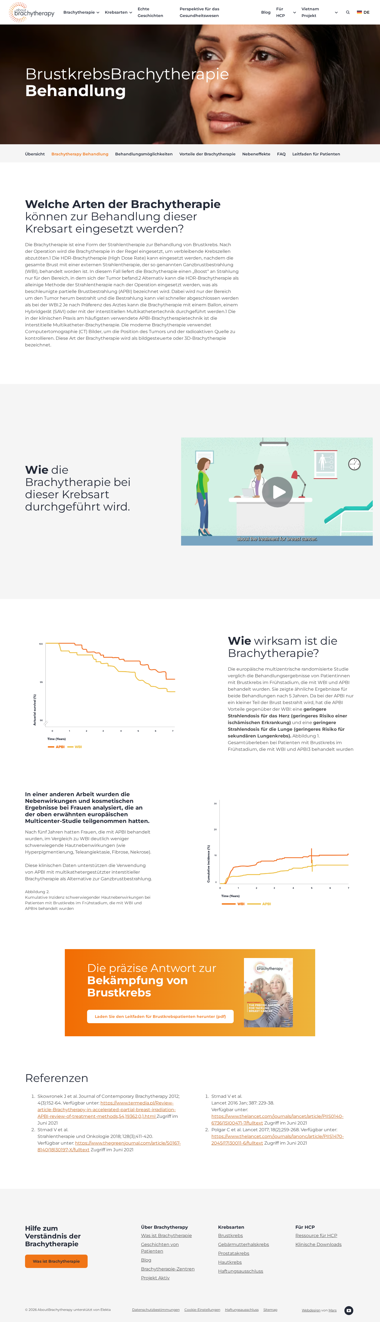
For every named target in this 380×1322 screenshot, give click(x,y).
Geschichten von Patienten (160, 1248)
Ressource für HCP (316, 1235)
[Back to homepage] (32, 12)
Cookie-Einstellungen (202, 1310)
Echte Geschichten (150, 12)
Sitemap (270, 1310)
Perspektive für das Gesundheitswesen (199, 12)
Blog (266, 12)
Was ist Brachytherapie (166, 1235)
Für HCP (280, 12)
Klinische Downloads (318, 1244)
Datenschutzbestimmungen (156, 1310)
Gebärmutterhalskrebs (243, 1244)
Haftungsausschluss (240, 1271)
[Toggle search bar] (347, 12)
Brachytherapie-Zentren (168, 1269)
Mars (333, 1310)
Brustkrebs (230, 1235)
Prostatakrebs (233, 1253)
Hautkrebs (230, 1262)
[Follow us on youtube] (348, 1310)
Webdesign (311, 1310)
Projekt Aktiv (155, 1278)
